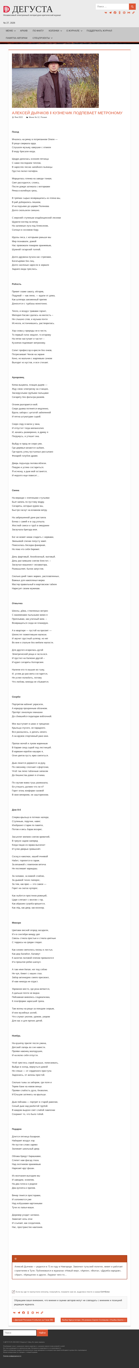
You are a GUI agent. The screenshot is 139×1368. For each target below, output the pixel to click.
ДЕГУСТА (32, 9)
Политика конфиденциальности (12, 1356)
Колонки (54, 31)
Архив (24, 31)
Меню (9, 31)
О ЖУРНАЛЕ (73, 31)
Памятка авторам (16, 38)
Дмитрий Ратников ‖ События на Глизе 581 (34, 1320)
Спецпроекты (41, 38)
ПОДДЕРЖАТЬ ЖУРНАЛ (99, 31)
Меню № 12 (34, 117)
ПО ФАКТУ (38, 31)
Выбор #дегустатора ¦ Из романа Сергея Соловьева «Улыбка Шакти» (93, 1320)
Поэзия (44, 117)
